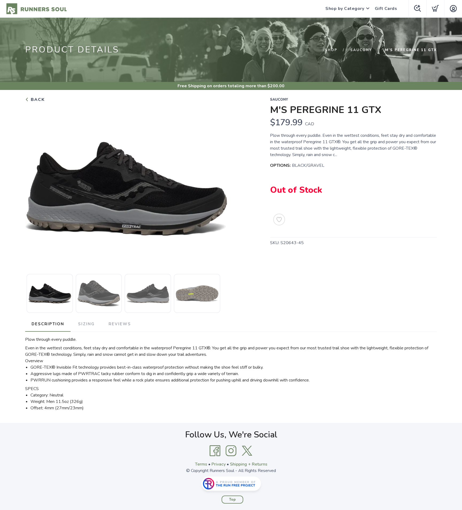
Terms (201, 464)
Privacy (218, 464)
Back (37, 100)
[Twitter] (247, 451)
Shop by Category (344, 9)
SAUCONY (361, 50)
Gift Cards (386, 9)
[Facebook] (215, 451)
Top (232, 499)
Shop (331, 50)
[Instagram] (231, 451)
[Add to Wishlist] (279, 219)
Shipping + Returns (248, 464)
